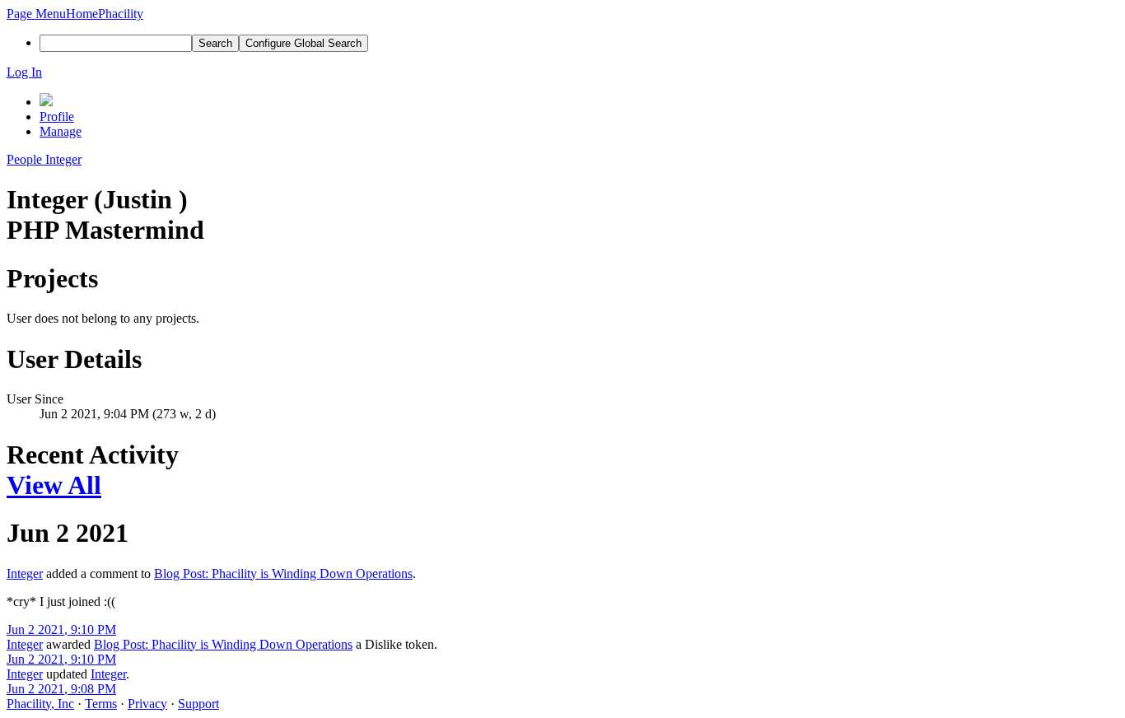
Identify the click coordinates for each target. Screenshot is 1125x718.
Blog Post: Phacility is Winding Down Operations (283, 573)
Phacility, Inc (40, 704)
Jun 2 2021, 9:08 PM (61, 689)
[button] (36, 14)
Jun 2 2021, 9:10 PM (61, 629)
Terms (101, 704)
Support (198, 704)
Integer (25, 573)
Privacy (147, 704)
